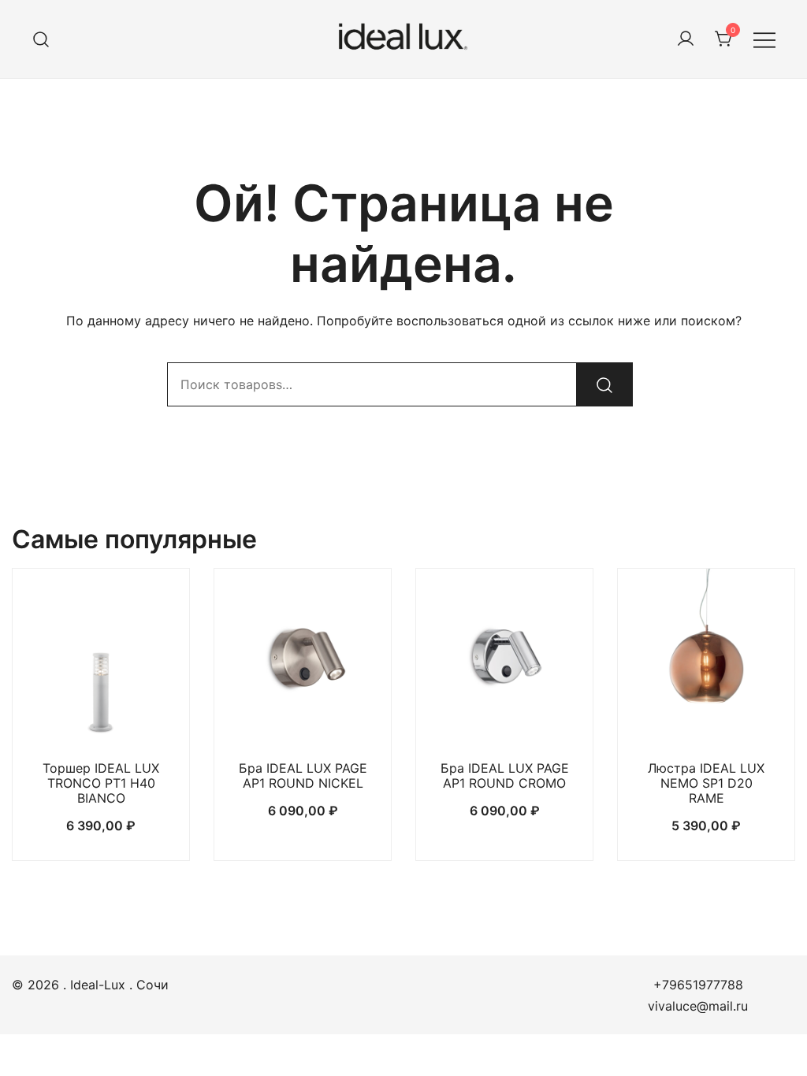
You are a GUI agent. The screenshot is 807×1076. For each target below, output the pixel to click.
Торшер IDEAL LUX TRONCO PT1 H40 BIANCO (101, 783)
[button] (101, 717)
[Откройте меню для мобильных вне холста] (764, 39)
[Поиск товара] (41, 39)
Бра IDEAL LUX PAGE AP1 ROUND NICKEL (303, 775)
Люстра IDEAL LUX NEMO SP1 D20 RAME (706, 783)
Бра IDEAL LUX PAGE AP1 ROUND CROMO (505, 775)
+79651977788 (698, 985)
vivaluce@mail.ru (698, 1006)
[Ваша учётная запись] (685, 39)
